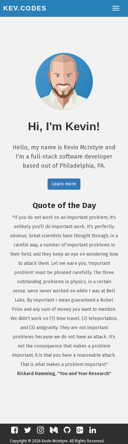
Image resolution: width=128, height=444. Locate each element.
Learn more (64, 184)
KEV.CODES (25, 8)
